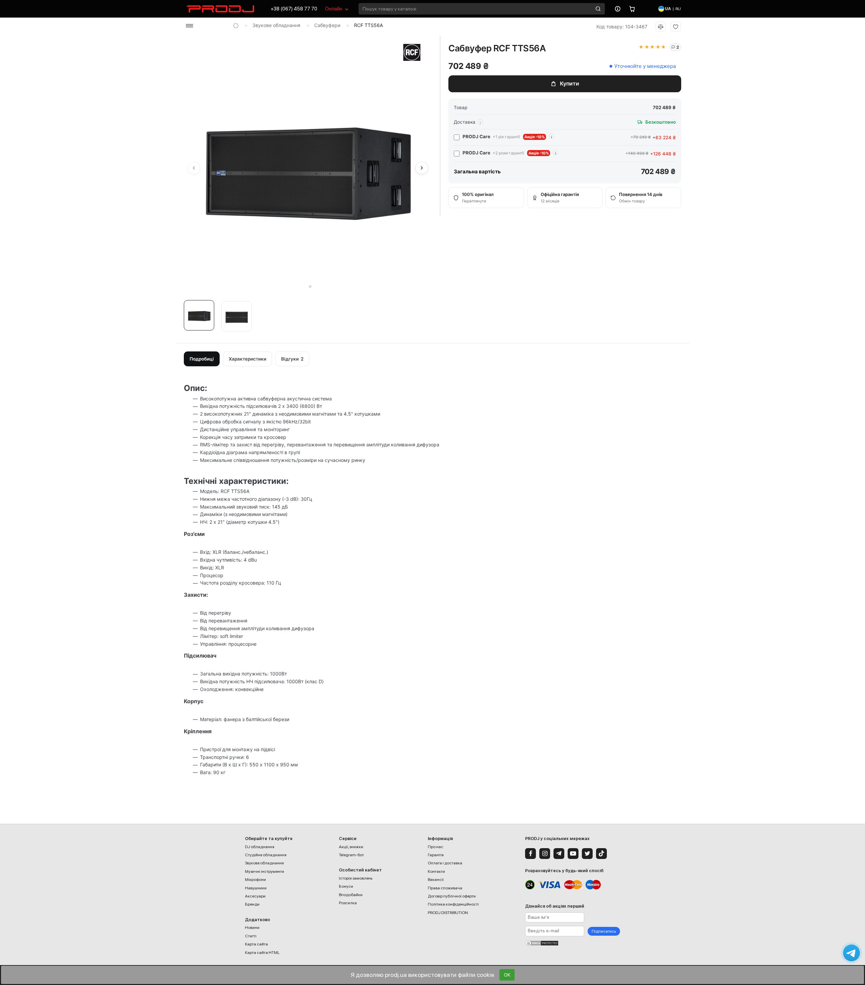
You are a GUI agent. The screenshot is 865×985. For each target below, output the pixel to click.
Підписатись (604, 931)
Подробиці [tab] (202, 359)
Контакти (436, 871)
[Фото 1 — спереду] (199, 315)
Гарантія (436, 855)
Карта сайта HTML (262, 952)
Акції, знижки (351, 846)
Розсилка (348, 903)
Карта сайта (256, 944)
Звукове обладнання (276, 25)
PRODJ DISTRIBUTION (448, 912)
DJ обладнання (259, 846)
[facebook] (530, 853)
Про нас (435, 846)
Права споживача (445, 888)
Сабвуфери (327, 25)
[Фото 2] (236, 316)
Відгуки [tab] (292, 359)
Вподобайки (351, 894)
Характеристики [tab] (247, 359)
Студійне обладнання (266, 855)
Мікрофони (255, 879)
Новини (252, 927)
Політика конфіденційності (453, 904)
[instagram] (544, 853)
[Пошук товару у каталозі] (598, 9)
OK (507, 975)
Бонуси (346, 886)
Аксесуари (255, 896)
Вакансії (436, 879)
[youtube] (573, 853)
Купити (569, 83)
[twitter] (587, 853)
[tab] (305, 287)
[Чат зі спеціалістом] (851, 952)
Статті (250, 936)
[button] (201, 317)
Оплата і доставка (445, 863)
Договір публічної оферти (452, 896)
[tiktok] (601, 853)
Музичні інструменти (264, 871)
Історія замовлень (355, 878)
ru (678, 8)
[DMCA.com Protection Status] (572, 943)
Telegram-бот (351, 855)
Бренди (252, 904)
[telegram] (558, 853)
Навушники (256, 888)
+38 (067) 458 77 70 (294, 9)
